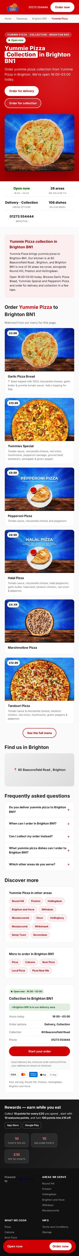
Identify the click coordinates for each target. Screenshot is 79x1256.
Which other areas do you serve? (32, 864)
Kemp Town (19, 934)
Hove (39, 917)
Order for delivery (21, 91)
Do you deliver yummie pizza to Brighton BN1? (37, 809)
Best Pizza (48, 962)
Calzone (30, 962)
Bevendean (40, 934)
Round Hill (18, 901)
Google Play (32, 1125)
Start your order (39, 1051)
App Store (13, 1125)
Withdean (47, 909)
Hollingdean (55, 901)
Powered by (10, 1178)
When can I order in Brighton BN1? (32, 823)
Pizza (15, 962)
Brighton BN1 (39, 18)
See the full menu (39, 733)
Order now (62, 7)
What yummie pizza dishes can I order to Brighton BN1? (37, 850)
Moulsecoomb (20, 917)
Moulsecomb (20, 926)
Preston (35, 901)
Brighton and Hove (23, 909)
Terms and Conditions (55, 1226)
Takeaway (21, 18)
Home (8, 18)
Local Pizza (18, 970)
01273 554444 (38, 7)
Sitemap (47, 1232)
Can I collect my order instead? (31, 836)
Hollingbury (57, 917)
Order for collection (23, 103)
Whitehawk (41, 926)
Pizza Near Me (40, 970)
